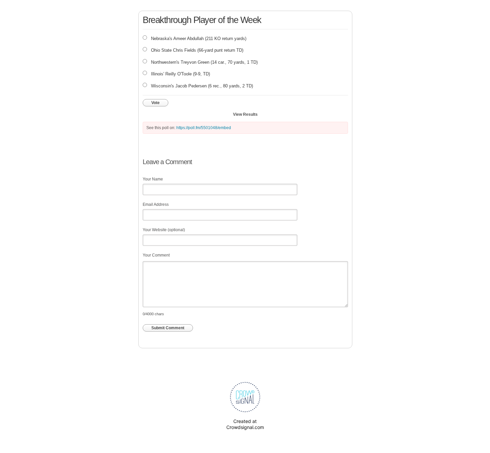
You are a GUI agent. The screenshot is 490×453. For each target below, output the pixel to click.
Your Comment (156, 255)
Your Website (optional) (164, 230)
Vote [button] (155, 102)
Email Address (156, 204)
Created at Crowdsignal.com (245, 424)
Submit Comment (167, 328)
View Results (245, 114)
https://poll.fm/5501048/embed (203, 127)
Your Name (153, 179)
